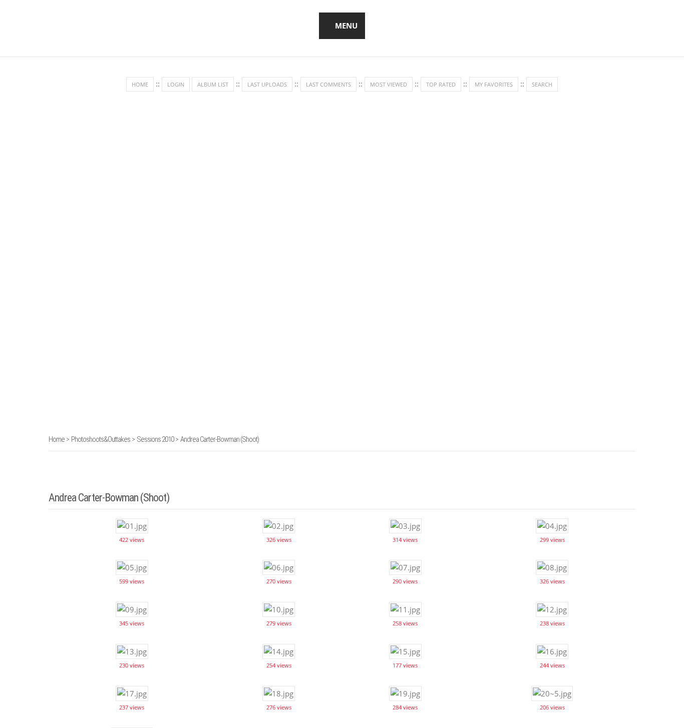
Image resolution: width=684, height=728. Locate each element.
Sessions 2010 (155, 439)
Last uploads (267, 84)
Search (542, 84)
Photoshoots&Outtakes (100, 439)
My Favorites (494, 84)
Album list (212, 84)
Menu (346, 26)
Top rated (441, 84)
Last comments (328, 84)
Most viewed (388, 84)
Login (175, 84)
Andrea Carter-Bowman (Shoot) (219, 439)
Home (140, 84)
